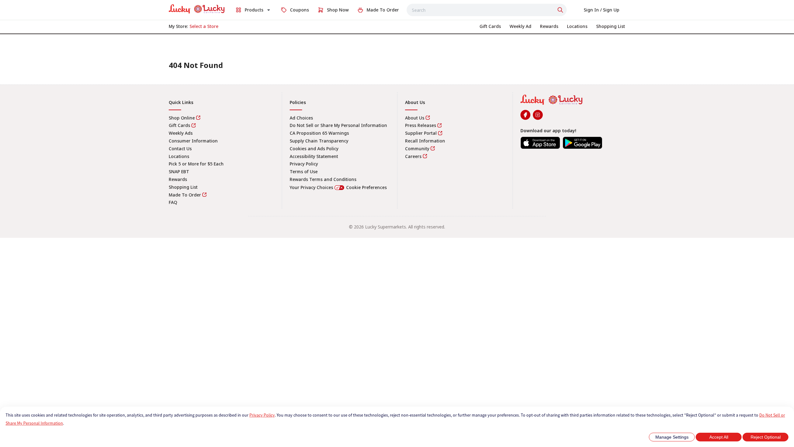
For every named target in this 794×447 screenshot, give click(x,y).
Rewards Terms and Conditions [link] (323, 179)
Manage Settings (672, 437)
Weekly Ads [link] (181, 133)
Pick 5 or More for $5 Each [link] (196, 164)
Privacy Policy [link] (304, 164)
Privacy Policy (262, 415)
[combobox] (487, 10)
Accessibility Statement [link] (314, 156)
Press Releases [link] (420, 125)
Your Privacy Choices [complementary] (338, 187)
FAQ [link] (173, 202)
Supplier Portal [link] (421, 133)
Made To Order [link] (185, 195)
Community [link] (417, 148)
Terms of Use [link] (304, 171)
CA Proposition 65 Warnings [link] (319, 133)
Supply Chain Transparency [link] (319, 141)
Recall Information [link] (425, 141)
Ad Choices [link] (301, 118)
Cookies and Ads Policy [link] (314, 148)
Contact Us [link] (180, 148)
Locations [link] (179, 156)
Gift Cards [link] (179, 125)
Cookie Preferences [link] (366, 187)
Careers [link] (413, 156)
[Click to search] (561, 10)
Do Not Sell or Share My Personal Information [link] (338, 125)
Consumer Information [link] (193, 141)
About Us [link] (414, 118)
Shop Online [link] (182, 118)
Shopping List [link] (183, 187)
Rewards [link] (178, 179)
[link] (197, 9)
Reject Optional (766, 437)
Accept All (718, 437)
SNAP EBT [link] (179, 171)
